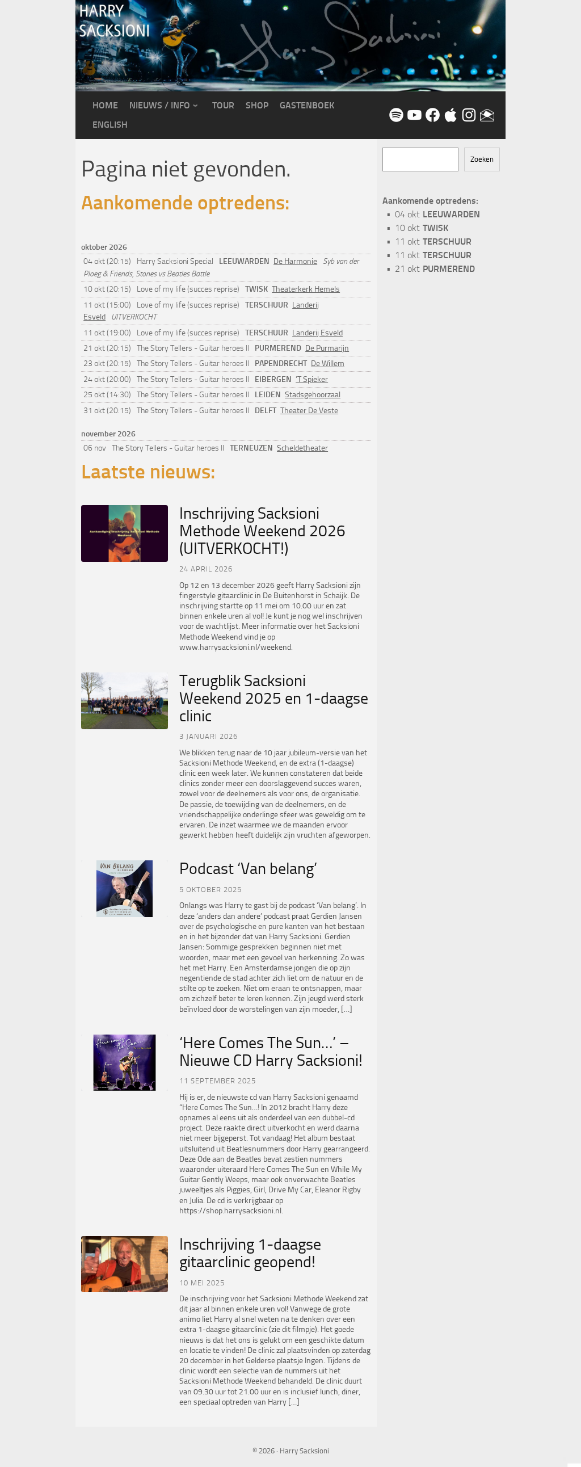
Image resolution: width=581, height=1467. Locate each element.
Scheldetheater (302, 448)
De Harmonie (295, 261)
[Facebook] (432, 114)
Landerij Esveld (317, 333)
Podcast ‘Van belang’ (248, 868)
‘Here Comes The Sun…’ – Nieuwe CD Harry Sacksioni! (271, 1051)
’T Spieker (312, 379)
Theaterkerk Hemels (306, 289)
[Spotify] (395, 114)
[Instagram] (468, 114)
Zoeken (482, 159)
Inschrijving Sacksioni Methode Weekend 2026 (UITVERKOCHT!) (262, 531)
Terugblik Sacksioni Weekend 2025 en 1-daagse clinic (273, 698)
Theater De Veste (309, 410)
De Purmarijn (327, 348)
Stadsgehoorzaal (312, 395)
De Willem (327, 363)
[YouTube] (414, 114)
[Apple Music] (450, 114)
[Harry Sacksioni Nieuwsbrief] (486, 114)
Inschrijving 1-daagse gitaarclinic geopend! (250, 1253)
